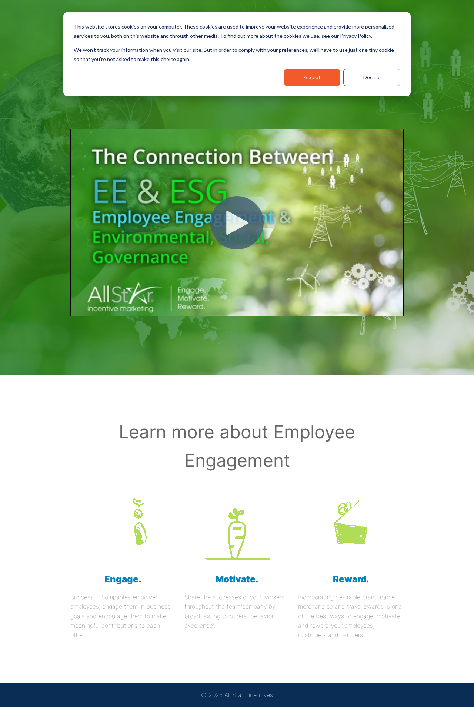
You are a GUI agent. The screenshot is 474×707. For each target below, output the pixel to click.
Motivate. (237, 579)
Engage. (122, 579)
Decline (372, 77)
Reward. (351, 579)
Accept (312, 77)
